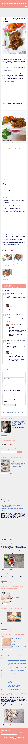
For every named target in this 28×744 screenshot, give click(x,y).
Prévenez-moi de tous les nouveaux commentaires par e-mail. (12, 396)
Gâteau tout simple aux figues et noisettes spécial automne (15, 686)
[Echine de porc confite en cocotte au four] (3, 667)
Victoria (10, 285)
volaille (17, 287)
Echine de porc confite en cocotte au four (17, 667)
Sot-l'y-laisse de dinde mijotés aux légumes (15, 682)
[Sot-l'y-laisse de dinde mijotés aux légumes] (3, 681)
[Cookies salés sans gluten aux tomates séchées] (3, 676)
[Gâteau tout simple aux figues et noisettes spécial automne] (3, 685)
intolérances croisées (10, 515)
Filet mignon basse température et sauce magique (17, 664)
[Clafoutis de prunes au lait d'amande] (3, 670)
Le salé (9, 286)
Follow (6, 250)
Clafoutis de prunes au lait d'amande (16, 670)
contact (15, 553)
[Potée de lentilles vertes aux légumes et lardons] (7, 257)
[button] (14, 38)
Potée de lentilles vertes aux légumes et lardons (7, 262)
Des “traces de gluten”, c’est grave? (10, 510)
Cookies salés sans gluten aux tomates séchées (16, 677)
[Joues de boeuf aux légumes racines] (18, 257)
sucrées (13, 423)
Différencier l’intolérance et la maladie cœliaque (12, 508)
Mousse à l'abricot (12, 673)
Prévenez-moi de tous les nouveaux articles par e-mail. (13, 400)
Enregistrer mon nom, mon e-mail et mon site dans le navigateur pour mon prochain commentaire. (14, 390)
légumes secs (9, 287)
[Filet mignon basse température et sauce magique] (3, 663)
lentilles (13, 287)
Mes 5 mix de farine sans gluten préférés (17, 660)
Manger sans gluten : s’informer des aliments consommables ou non (12, 506)
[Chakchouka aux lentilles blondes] (7, 272)
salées (22, 422)
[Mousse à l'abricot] (3, 673)
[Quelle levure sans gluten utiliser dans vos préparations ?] (3, 655)
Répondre (21, 293)
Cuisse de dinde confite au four (14, 689)
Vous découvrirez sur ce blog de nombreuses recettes (19, 422)
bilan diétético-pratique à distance (12, 551)
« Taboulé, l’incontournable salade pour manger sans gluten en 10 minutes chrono (13, 410)
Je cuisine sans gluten (14, 3)
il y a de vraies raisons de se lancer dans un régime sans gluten (13, 624)
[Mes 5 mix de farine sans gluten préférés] (3, 660)
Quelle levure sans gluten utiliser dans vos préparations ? (16, 656)
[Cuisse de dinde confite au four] (3, 689)
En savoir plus (23, 646)
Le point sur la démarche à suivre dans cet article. (19, 596)
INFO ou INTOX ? (16, 646)
